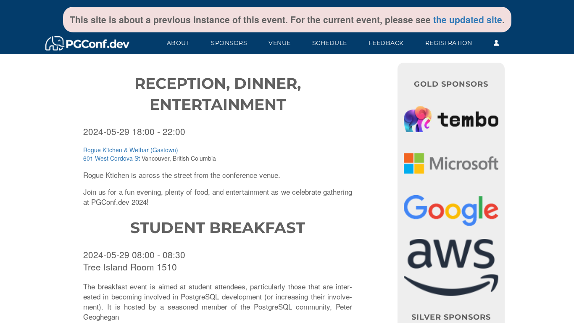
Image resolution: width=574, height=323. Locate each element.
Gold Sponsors (451, 84)
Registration (448, 43)
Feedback (386, 43)
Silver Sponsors (451, 317)
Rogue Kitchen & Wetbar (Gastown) (130, 150)
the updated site (467, 19)
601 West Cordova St (111, 158)
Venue (280, 43)
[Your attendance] (496, 43)
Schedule (329, 43)
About (178, 43)
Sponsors (229, 43)
